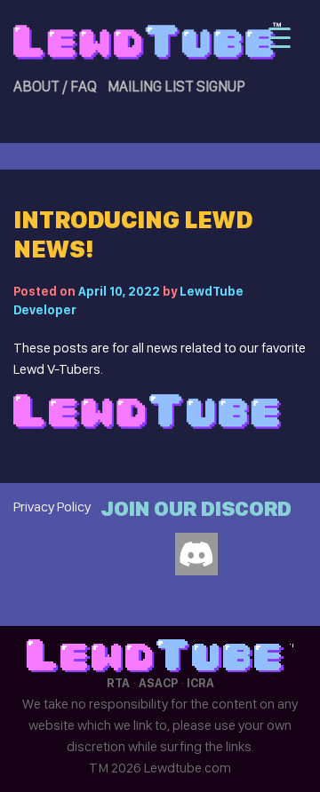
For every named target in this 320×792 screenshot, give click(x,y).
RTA (118, 683)
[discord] (196, 554)
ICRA (200, 683)
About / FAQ (55, 86)
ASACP (158, 683)
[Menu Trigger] (279, 37)
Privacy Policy (52, 506)
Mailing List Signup (176, 86)
